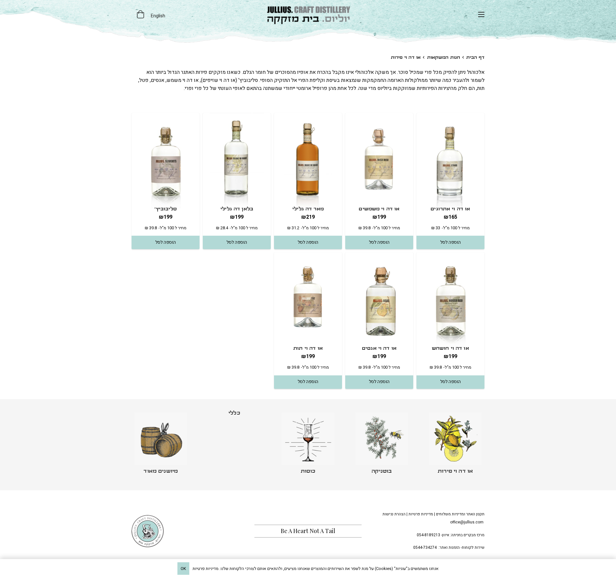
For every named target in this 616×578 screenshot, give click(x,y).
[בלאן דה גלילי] (237, 160)
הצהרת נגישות (394, 514)
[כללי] (234, 444)
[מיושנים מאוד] (161, 444)
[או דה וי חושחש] (450, 300)
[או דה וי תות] (308, 300)
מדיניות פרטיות (420, 514)
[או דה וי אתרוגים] (450, 160)
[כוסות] (308, 444)
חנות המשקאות (443, 58)
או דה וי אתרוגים (450, 209)
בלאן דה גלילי (236, 209)
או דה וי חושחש (450, 348)
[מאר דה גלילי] (308, 160)
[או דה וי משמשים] (379, 160)
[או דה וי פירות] (455, 444)
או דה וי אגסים (379, 348)
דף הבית (475, 58)
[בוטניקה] (382, 444)
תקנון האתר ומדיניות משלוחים (460, 514)
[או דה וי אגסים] (379, 300)
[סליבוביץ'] (165, 160)
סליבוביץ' (166, 209)
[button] (481, 14)
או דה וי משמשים (379, 209)
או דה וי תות (308, 348)
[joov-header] (308, 14)
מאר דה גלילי (308, 209)
